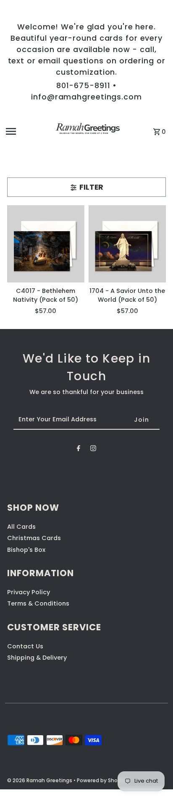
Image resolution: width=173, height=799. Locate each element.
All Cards (21, 526)
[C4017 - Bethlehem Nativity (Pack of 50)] (45, 243)
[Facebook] (78, 449)
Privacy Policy (28, 592)
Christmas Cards (34, 538)
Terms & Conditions (38, 603)
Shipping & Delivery (37, 657)
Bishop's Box (26, 550)
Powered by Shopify (102, 780)
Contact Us (25, 646)
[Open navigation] (25, 131)
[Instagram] (93, 449)
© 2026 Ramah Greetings (40, 780)
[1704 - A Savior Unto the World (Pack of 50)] (127, 243)
